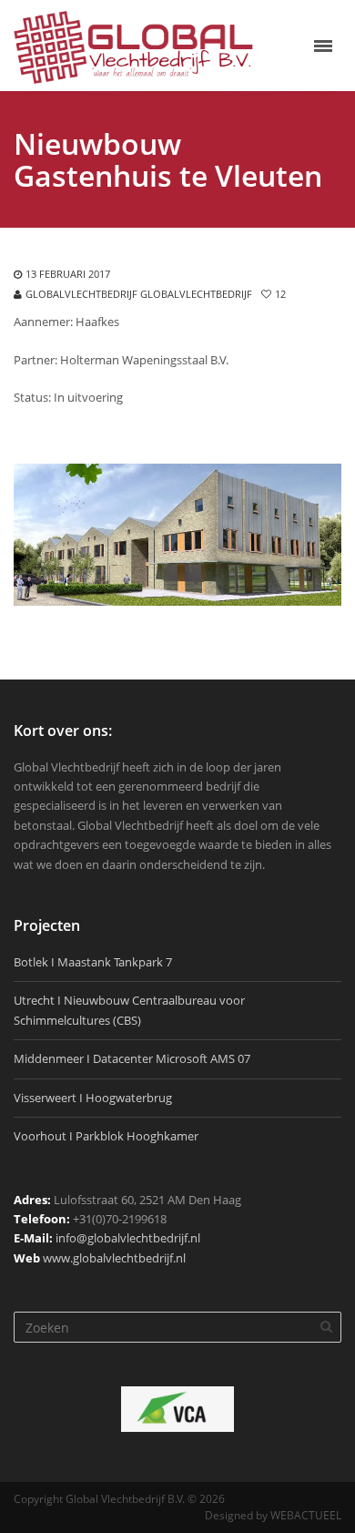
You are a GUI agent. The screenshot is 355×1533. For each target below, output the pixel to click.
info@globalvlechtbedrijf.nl (128, 1238)
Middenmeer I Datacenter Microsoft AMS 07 (132, 1058)
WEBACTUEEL (305, 1515)
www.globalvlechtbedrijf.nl (114, 1258)
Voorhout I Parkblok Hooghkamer (106, 1136)
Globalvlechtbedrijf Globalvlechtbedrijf (138, 294)
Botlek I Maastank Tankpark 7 (93, 962)
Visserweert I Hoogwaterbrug (93, 1097)
